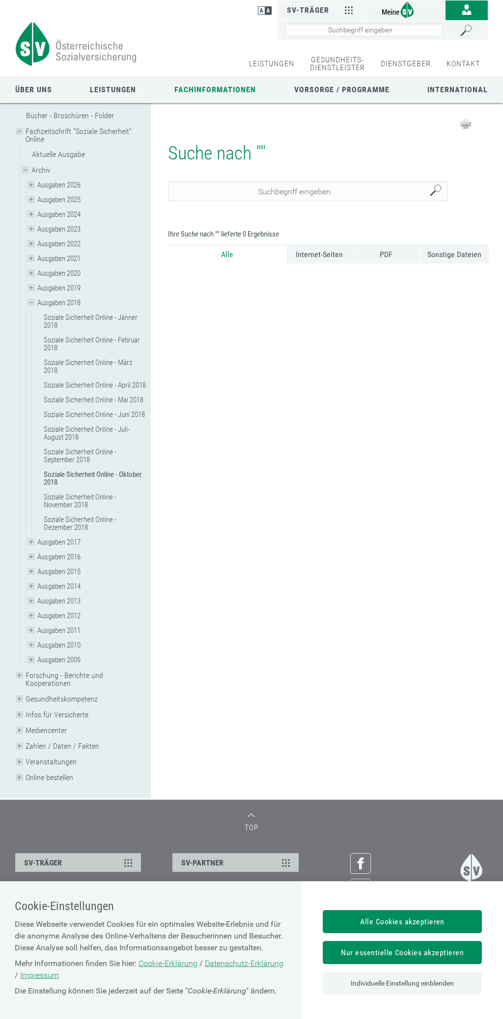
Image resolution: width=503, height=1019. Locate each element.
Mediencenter (46, 730)
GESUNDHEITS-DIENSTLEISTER (337, 63)
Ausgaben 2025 (59, 199)
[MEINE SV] (404, 9)
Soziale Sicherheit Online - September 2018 (80, 455)
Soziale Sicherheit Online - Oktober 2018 (93, 478)
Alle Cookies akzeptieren (402, 921)
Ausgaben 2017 (59, 542)
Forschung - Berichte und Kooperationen (64, 679)
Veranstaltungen (51, 761)
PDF (386, 254)
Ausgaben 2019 (59, 288)
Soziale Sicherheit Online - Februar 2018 (92, 344)
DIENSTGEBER (406, 63)
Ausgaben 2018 (59, 302)
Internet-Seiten (319, 254)
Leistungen (113, 89)
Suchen (438, 191)
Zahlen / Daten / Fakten (62, 746)
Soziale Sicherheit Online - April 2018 (95, 385)
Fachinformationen (215, 89)
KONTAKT (463, 63)
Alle (227, 254)
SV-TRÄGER (43, 862)
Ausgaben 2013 (59, 601)
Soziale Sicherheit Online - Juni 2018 (94, 414)
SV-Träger (308, 10)
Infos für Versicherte (57, 714)
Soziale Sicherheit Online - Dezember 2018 (80, 523)
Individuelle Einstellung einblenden (402, 983)
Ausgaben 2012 (59, 615)
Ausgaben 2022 (59, 243)
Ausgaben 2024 (59, 214)
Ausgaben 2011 (59, 630)
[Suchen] (471, 30)
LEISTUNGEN (271, 63)
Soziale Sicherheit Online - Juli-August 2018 (87, 433)
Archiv (41, 170)
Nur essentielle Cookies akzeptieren (402, 952)
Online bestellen (49, 777)
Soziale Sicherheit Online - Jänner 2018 (91, 321)
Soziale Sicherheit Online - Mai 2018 (93, 399)
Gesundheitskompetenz (62, 699)
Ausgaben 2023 (59, 229)
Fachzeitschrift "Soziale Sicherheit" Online (79, 135)
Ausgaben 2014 (59, 586)
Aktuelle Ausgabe (58, 154)
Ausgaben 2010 (59, 645)
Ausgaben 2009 (59, 659)
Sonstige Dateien (454, 254)
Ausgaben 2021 (59, 258)
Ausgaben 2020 (59, 273)
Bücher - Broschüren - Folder (70, 115)
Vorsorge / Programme (342, 89)
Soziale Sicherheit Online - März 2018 (88, 366)
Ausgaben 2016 (59, 556)
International (457, 89)
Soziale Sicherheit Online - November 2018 (80, 501)
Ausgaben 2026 (59, 185)
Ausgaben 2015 (59, 571)
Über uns (33, 89)
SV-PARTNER (202, 862)
